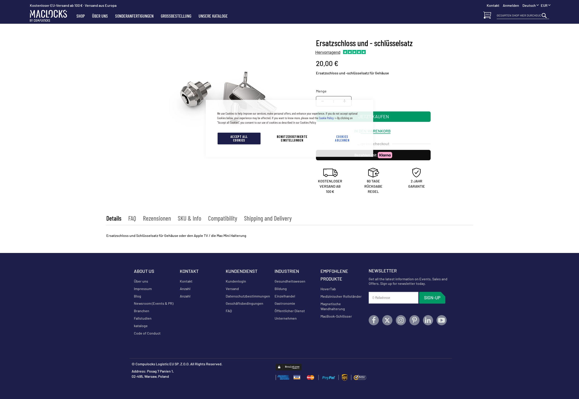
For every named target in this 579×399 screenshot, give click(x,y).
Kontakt (186, 281)
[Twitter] (387, 320)
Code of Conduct (147, 333)
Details (113, 218)
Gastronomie (285, 303)
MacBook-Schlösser (336, 316)
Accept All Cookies (239, 138)
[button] (546, 5)
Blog (137, 296)
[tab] (113, 218)
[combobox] (523, 15)
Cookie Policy (326, 118)
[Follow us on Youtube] (442, 320)
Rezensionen (157, 218)
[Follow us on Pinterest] (414, 320)
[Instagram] (401, 320)
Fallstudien (143, 318)
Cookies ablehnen (342, 138)
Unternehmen (286, 318)
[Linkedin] (428, 320)
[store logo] (51, 16)
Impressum (143, 288)
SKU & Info (189, 218)
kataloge (141, 325)
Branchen (141, 311)
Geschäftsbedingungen (244, 303)
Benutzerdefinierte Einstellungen (292, 138)
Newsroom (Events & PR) (153, 303)
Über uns (141, 281)
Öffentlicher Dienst (290, 311)
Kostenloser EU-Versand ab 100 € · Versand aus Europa (73, 5)
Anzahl (185, 288)
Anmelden (511, 5)
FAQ (132, 218)
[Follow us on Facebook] (374, 320)
